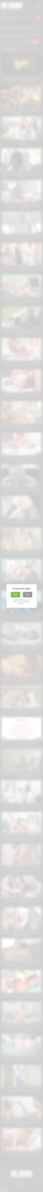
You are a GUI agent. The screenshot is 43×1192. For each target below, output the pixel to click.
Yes (15, 594)
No (27, 594)
